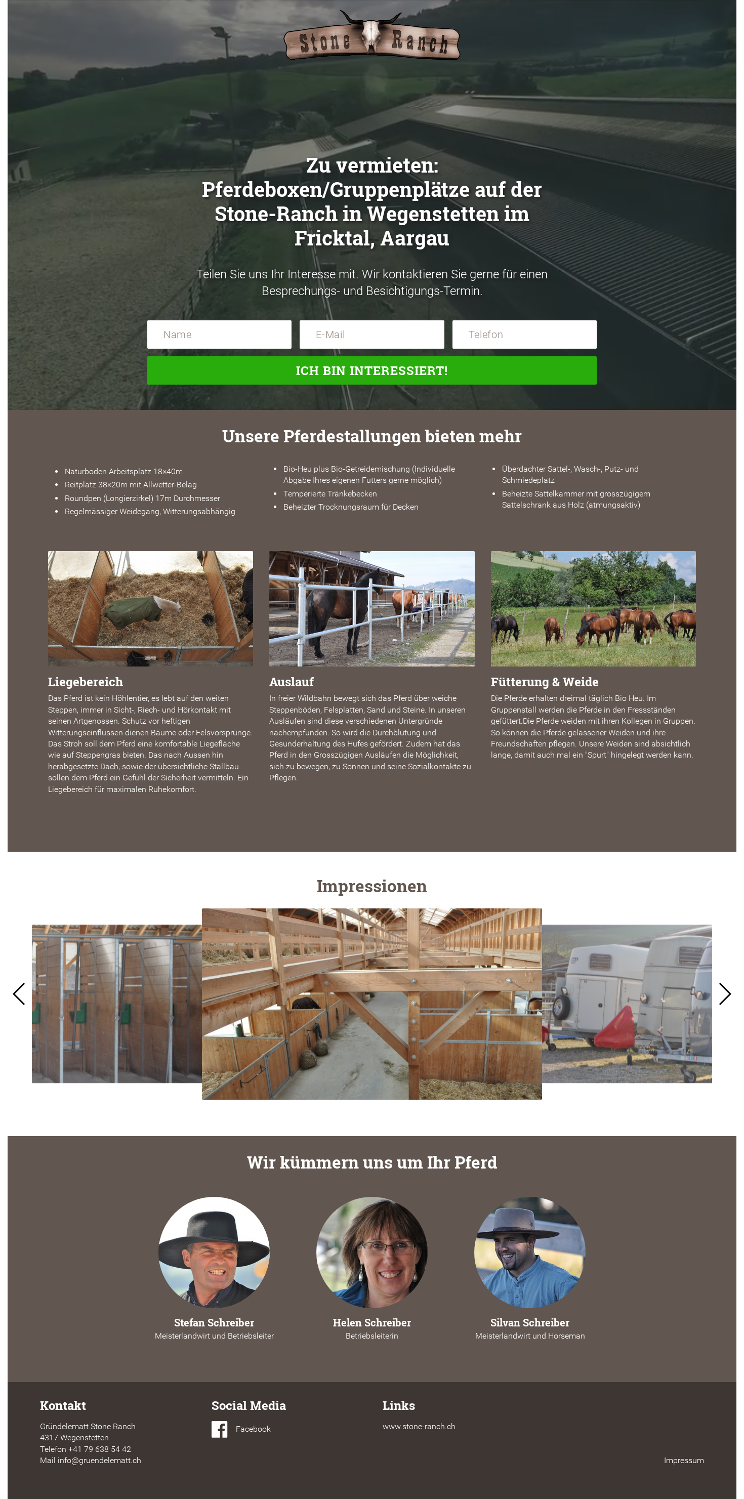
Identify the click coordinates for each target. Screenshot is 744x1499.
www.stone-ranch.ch (419, 1426)
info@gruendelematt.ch (99, 1460)
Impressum (684, 1460)
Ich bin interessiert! (372, 370)
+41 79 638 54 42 (99, 1449)
